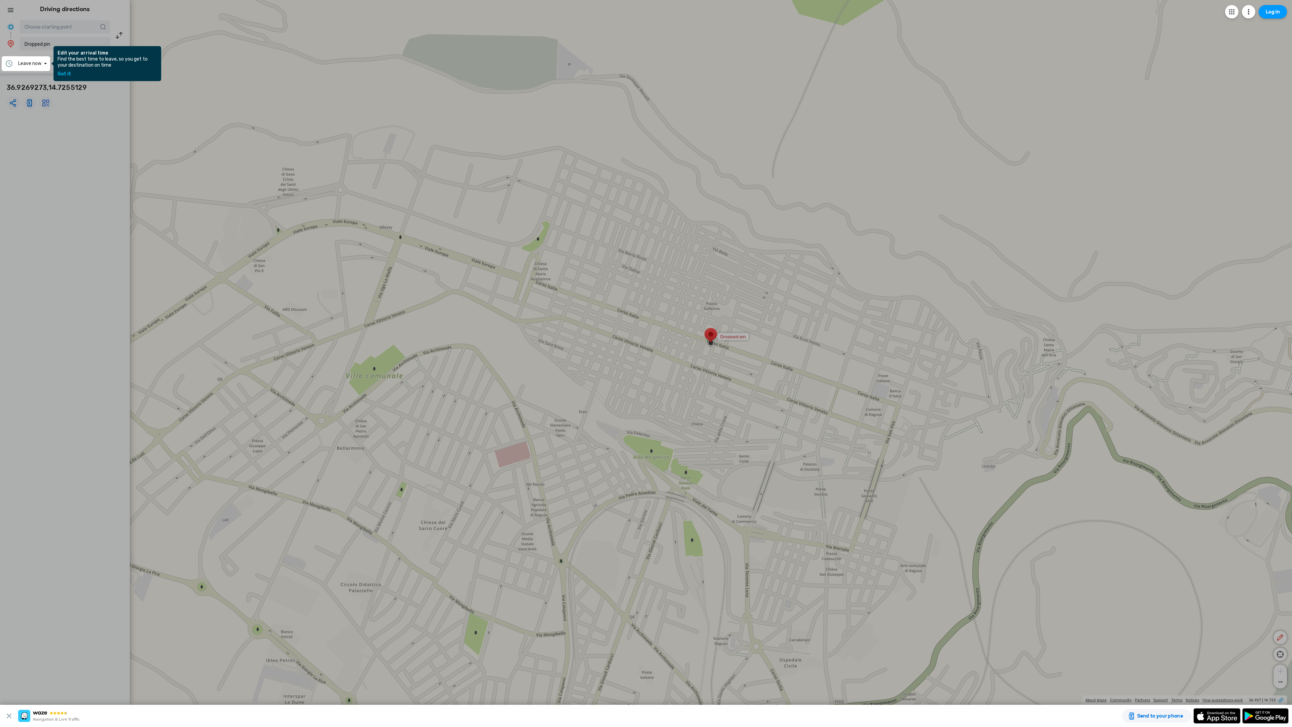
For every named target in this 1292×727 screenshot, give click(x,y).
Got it (64, 74)
